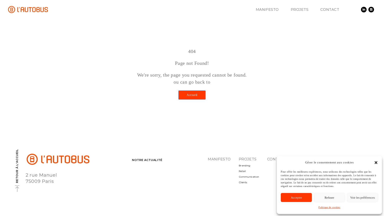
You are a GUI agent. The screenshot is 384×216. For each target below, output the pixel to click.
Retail (242, 171)
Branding (244, 165)
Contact (329, 9)
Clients (243, 182)
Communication (249, 176)
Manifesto (267, 9)
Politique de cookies (329, 207)
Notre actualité (147, 160)
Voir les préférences (362, 197)
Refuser (329, 197)
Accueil (192, 95)
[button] (376, 163)
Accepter (296, 197)
